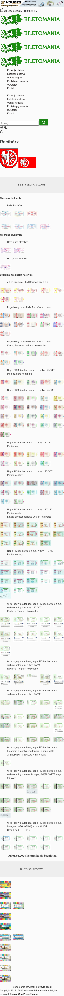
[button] (32, 128)
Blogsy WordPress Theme (24, 994)
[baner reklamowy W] (32, 6)
